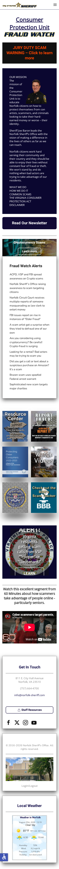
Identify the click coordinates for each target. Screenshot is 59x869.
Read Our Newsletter (29, 223)
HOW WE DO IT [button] (18, 190)
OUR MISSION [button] (18, 77)
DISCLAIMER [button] (17, 205)
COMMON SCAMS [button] (20, 194)
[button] (55, 4)
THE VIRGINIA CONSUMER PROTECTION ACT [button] (25, 199)
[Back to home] (19, 4)
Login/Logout (30, 786)
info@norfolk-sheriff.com (29, 695)
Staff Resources (31, 710)
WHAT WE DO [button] (17, 187)
